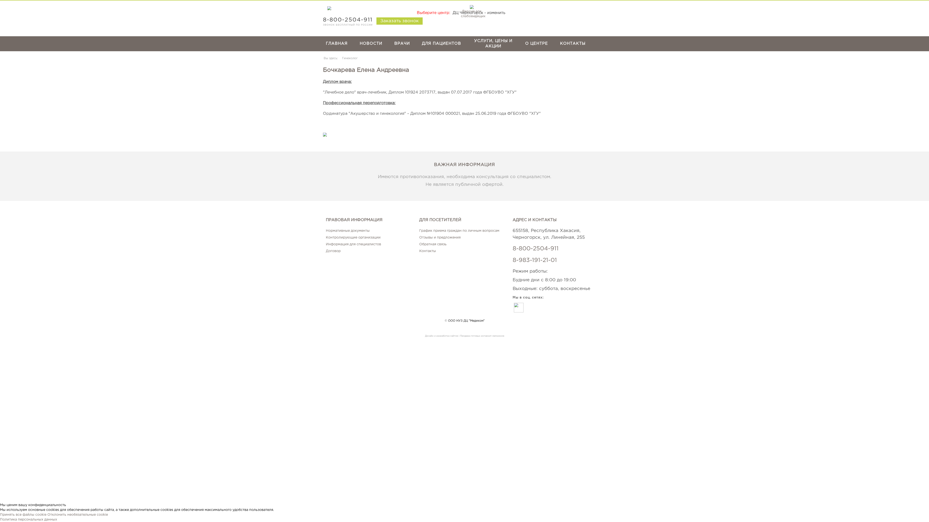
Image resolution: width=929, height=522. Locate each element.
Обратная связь (433, 244)
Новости (371, 43)
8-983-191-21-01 (535, 260)
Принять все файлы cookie (23, 514)
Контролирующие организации (353, 237)
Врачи (402, 43)
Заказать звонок (399, 21)
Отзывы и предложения (440, 237)
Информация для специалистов (353, 244)
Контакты (572, 43)
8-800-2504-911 (536, 248)
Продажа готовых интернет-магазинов (482, 336)
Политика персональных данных (28, 519)
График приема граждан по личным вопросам (459, 230)
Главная (337, 43)
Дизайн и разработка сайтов (441, 336)
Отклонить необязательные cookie (77, 514)
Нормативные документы (348, 230)
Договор (333, 251)
